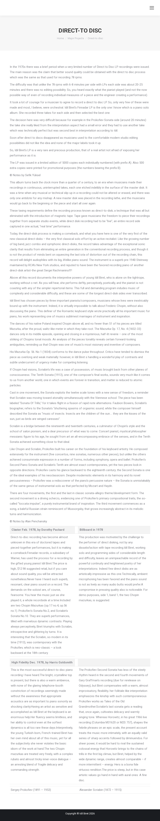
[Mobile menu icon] (151, 7)
